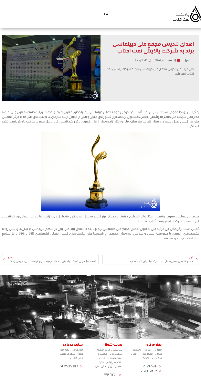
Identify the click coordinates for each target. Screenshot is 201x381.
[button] (163, 14)
